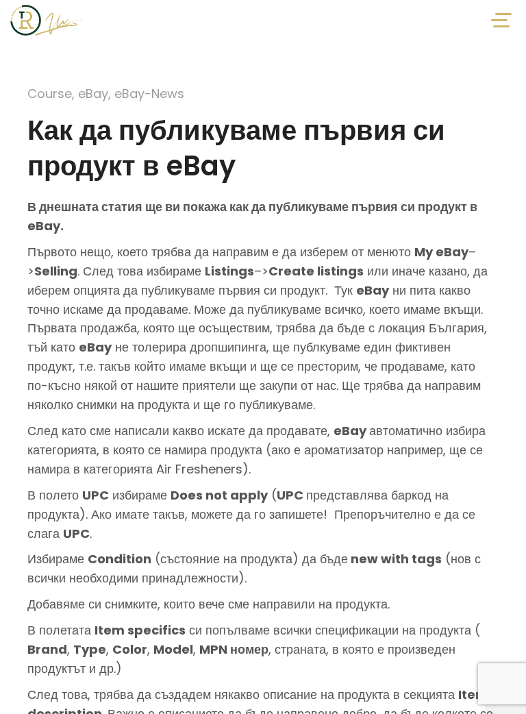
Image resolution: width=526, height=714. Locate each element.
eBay (93, 93)
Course (49, 93)
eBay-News (149, 93)
